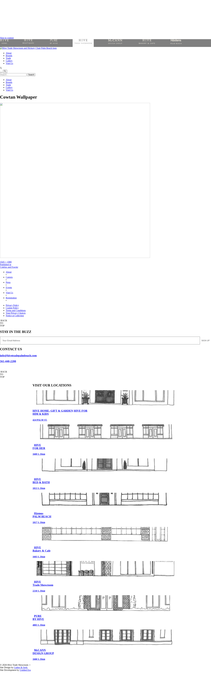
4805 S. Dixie (39, 625)
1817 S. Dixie (39, 522)
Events (9, 287)
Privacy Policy (12, 305)
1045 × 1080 (6, 262)
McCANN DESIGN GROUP (43, 652)
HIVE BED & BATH (41, 481)
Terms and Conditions (16, 310)
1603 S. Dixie (39, 556)
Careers (9, 277)
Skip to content (7, 38)
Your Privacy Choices (16, 313)
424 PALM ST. (40, 420)
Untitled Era (25, 670)
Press (8, 282)
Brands (9, 55)
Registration (11, 298)
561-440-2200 (8, 361)
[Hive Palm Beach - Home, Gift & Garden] (4, 43)
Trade (8, 58)
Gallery (9, 61)
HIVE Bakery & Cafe (41, 549)
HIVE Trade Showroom (43, 583)
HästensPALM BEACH (42, 515)
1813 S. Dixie (39, 488)
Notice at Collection (15, 315)
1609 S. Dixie (39, 454)
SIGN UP (205, 340)
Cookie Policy (12, 308)
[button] (105, 68)
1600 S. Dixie (39, 659)
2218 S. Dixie (39, 591)
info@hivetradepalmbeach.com (18, 355)
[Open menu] (1, 72)
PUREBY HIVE (38, 617)
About (8, 53)
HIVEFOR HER (39, 447)
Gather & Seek (20, 667)
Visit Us (9, 63)
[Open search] (5, 71)
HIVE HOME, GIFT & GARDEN (53, 410)
